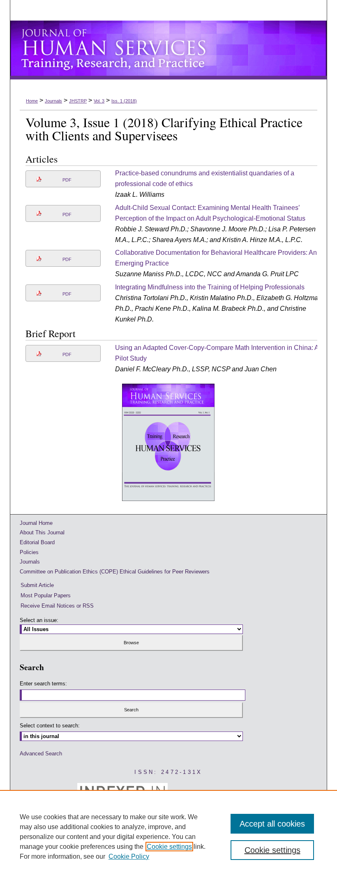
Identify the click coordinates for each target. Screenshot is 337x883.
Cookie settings (169, 846)
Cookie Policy (128, 856)
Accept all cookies (272, 823)
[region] (168, 836)
